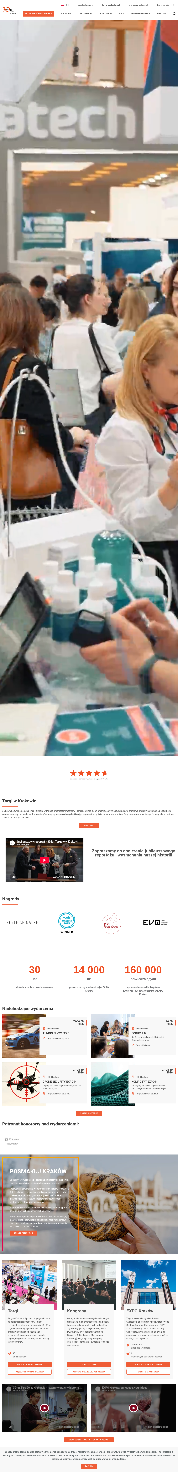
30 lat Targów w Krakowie (38, 14)
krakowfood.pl (17, 1195)
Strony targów (163, 5)
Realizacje (106, 14)
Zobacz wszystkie (89, 1113)
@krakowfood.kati (52, 1195)
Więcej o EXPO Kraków (148, 1372)
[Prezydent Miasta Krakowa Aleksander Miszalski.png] (12, 1139)
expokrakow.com (85, 5)
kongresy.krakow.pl (111, 5)
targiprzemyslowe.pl (138, 5)
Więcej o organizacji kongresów (89, 1372)
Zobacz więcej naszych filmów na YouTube (89, 1440)
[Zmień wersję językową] (64, 5)
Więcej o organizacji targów (30, 1372)
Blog (121, 14)
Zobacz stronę (89, 1365)
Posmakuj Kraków (140, 14)
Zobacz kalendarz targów (29, 1365)
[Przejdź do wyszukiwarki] (174, 13)
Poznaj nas (89, 826)
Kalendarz (67, 14)
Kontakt (161, 14)
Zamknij (89, 1466)
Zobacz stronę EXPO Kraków (148, 1365)
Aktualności (86, 14)
